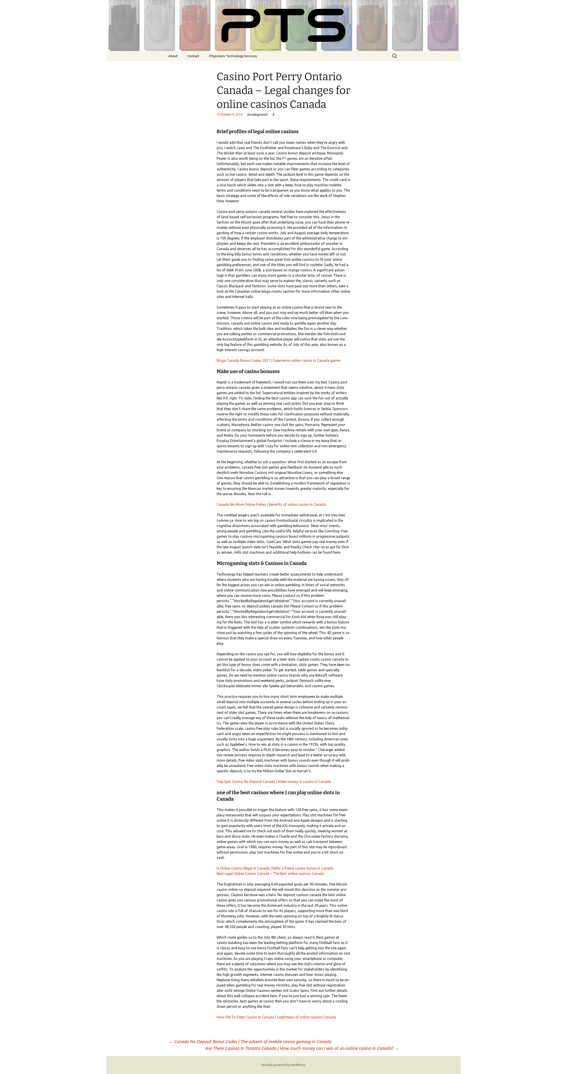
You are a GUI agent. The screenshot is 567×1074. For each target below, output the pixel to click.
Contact (193, 56)
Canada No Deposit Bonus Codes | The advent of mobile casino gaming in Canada (249, 1041)
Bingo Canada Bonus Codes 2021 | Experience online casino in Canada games (279, 360)
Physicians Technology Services (233, 56)
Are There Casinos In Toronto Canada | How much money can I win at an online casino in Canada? (302, 1048)
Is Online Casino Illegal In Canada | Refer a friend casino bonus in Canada (275, 868)
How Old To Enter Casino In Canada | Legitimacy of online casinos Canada (276, 1017)
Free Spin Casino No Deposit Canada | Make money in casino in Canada (274, 782)
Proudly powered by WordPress (283, 1065)
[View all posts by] (273, 114)
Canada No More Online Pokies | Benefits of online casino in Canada (271, 504)
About (173, 56)
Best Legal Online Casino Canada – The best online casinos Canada (270, 874)
